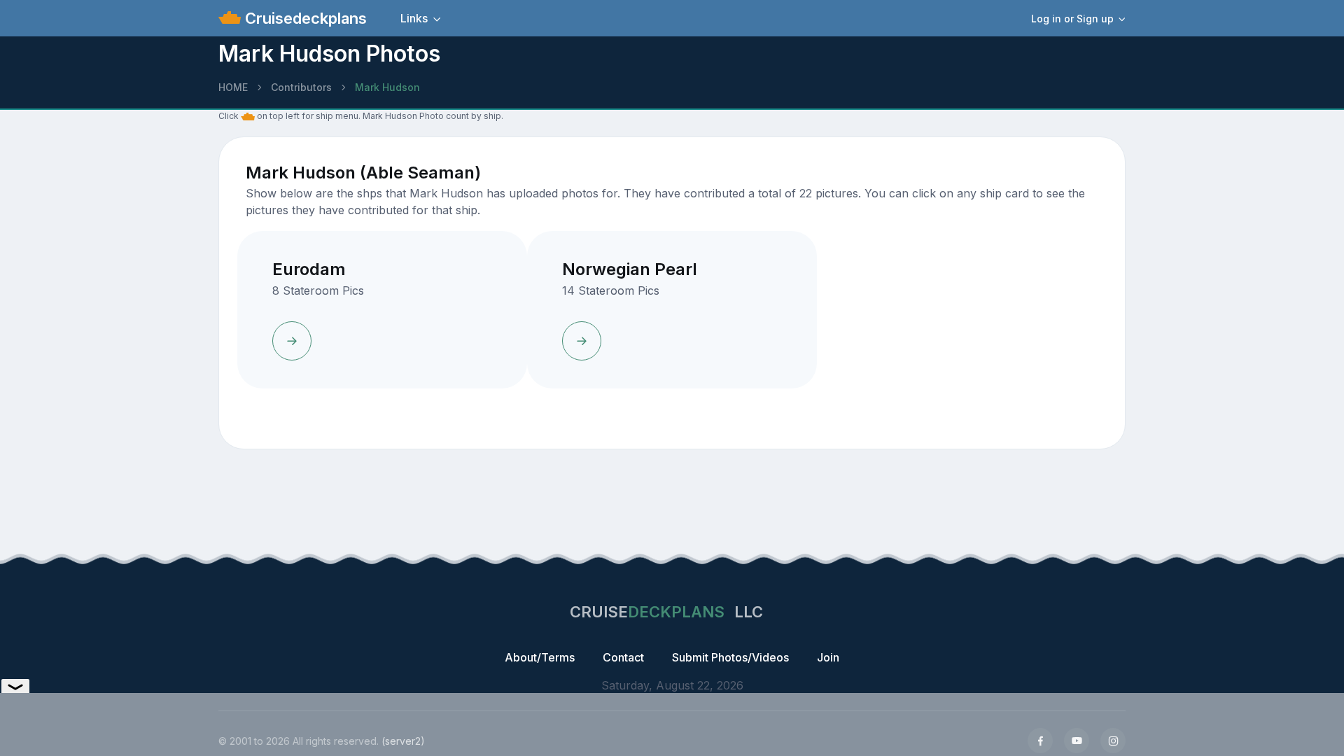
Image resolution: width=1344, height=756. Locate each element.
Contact (623, 657)
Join (828, 657)
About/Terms (540, 657)
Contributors (301, 87)
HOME (233, 87)
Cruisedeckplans (304, 18)
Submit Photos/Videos (730, 657)
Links (414, 18)
